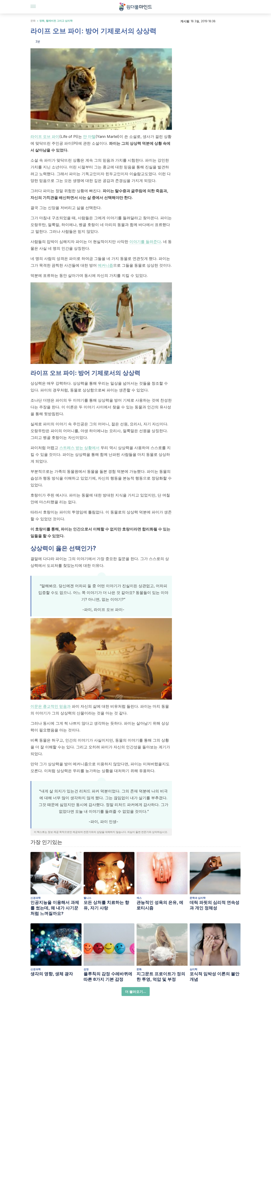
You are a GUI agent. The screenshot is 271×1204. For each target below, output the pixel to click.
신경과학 (35, 897)
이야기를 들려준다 (145, 241)
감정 (86, 969)
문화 (33, 20)
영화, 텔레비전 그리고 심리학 (56, 20)
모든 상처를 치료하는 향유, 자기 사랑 (106, 905)
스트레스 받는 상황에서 (79, 447)
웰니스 (87, 897)
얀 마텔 (89, 136)
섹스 (139, 897)
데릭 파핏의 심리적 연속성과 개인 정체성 (214, 905)
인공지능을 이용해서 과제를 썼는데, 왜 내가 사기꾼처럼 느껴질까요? (54, 908)
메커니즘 (105, 265)
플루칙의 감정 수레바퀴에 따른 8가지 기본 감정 (108, 976)
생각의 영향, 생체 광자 (51, 973)
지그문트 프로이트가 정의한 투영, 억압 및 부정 (161, 976)
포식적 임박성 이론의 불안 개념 (214, 976)
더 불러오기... (135, 991)
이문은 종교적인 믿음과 (50, 706)
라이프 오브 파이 (44, 136)
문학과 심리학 (198, 897)
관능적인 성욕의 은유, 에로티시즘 (160, 905)
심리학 (193, 969)
